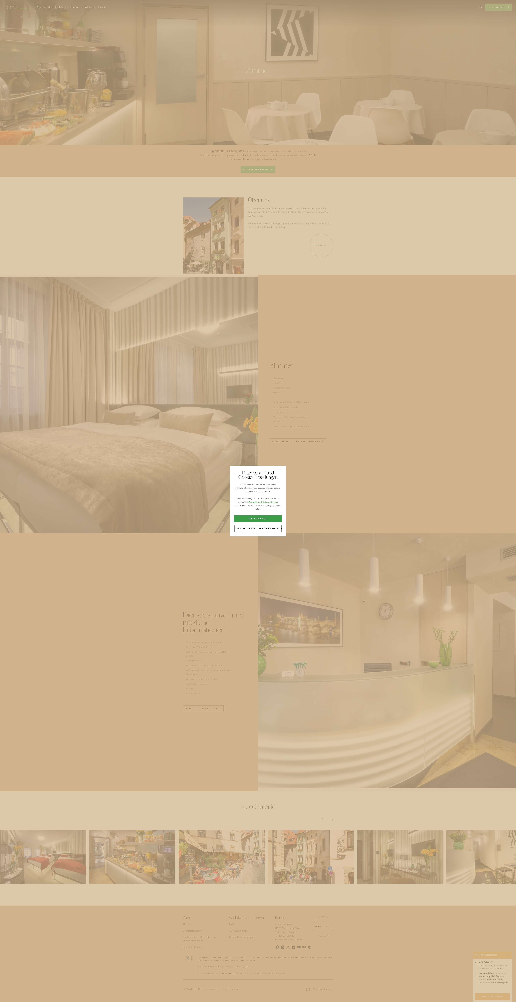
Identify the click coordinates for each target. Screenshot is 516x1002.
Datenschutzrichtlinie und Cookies (263, 502)
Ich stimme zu (258, 519)
